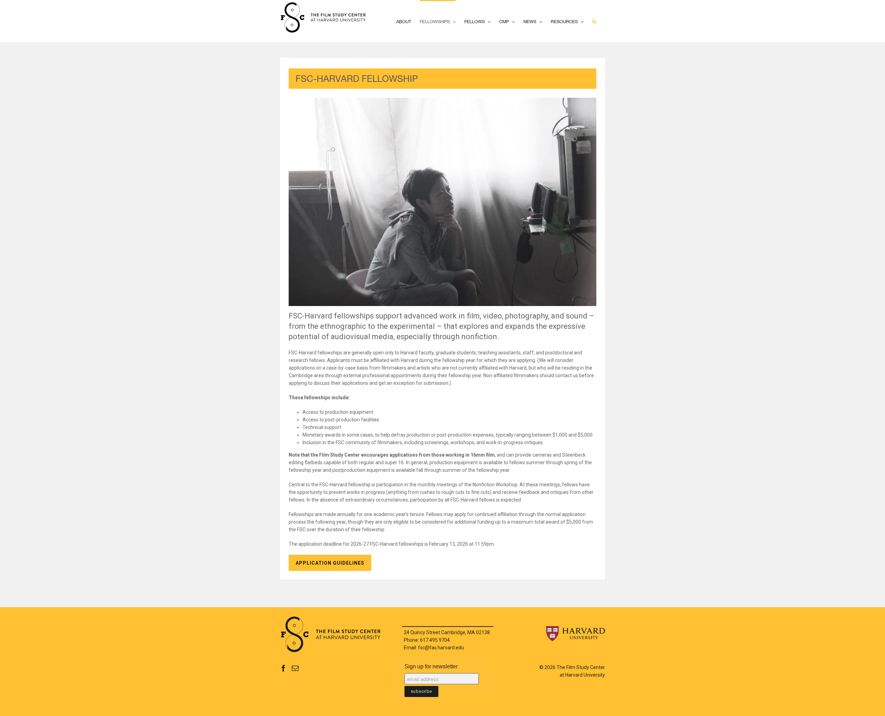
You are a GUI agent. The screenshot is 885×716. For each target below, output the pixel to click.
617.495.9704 (435, 640)
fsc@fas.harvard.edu (441, 647)
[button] (594, 21)
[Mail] (295, 668)
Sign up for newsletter (431, 666)
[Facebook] (283, 668)
